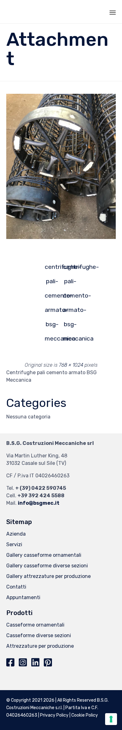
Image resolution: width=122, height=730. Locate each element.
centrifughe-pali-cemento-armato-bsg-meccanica (52, 268)
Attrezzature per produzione (40, 646)
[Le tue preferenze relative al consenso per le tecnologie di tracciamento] (111, 719)
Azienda (16, 534)
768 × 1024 (71, 365)
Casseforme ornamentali (35, 625)
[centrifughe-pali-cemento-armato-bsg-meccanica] (61, 237)
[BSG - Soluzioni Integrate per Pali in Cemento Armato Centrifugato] (25, 12)
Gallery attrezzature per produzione (48, 576)
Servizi (14, 544)
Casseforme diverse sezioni (38, 635)
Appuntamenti (23, 597)
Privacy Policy (54, 715)
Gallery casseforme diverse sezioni (47, 566)
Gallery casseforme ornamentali (43, 555)
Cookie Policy (84, 715)
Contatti (16, 587)
